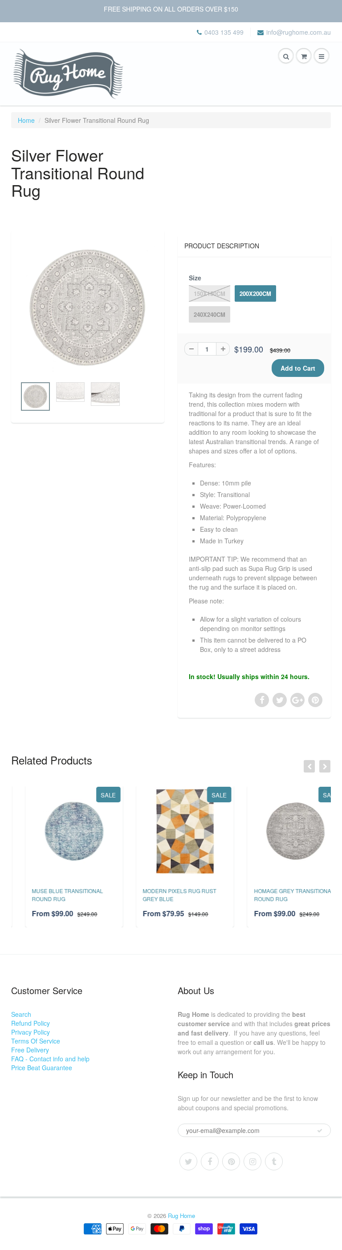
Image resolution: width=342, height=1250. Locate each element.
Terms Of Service (35, 1040)
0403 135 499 (224, 32)
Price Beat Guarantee (41, 1067)
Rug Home (181, 1215)
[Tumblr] (274, 1161)
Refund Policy (30, 1023)
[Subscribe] (320, 1131)
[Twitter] (188, 1161)
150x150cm (209, 293)
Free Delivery (30, 1049)
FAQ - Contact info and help (50, 1058)
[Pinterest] (231, 1161)
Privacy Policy (30, 1032)
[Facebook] (210, 1161)
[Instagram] (252, 1161)
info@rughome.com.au (298, 32)
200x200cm (255, 293)
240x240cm (209, 314)
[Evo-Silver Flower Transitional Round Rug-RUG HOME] (88, 308)
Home (26, 120)
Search (21, 1014)
